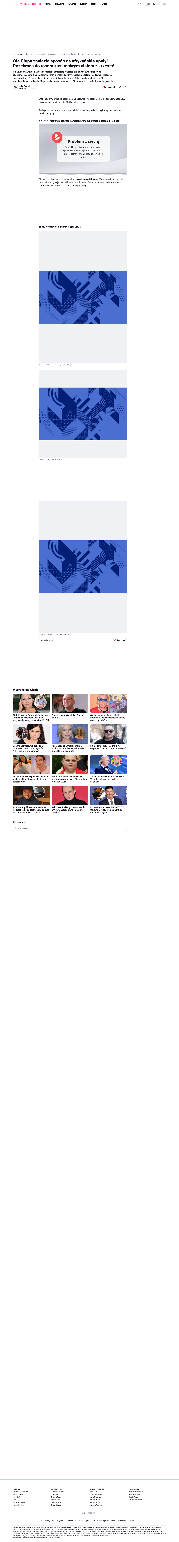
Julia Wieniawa (56, 1494)
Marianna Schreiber (19, 1502)
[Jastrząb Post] (32, 4)
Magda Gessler (95, 1502)
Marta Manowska (95, 1497)
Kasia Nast (16, 1497)
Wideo (104, 4)
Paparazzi (72, 4)
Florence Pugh (56, 1497)
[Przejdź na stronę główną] (15, 6)
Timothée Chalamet (57, 1492)
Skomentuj (110, 87)
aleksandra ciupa (46, 640)
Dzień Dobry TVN (134, 1494)
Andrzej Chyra (56, 1500)
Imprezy (83, 4)
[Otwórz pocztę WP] (140, 4)
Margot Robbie (56, 1505)
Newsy (48, 4)
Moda (93, 4)
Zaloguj (156, 4)
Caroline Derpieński (19, 1505)
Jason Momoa (56, 1502)
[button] (147, 4)
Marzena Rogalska (96, 1505)
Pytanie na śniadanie (136, 1492)
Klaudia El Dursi (95, 1500)
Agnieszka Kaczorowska (21, 1492)
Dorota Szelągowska (97, 1494)
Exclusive (59, 4)
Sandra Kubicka (18, 1494)
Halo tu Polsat (133, 1497)
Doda (14, 1500)
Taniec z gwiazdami (135, 1500)
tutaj (58, 1537)
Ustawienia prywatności (126, 1520)
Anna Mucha (94, 1492)
